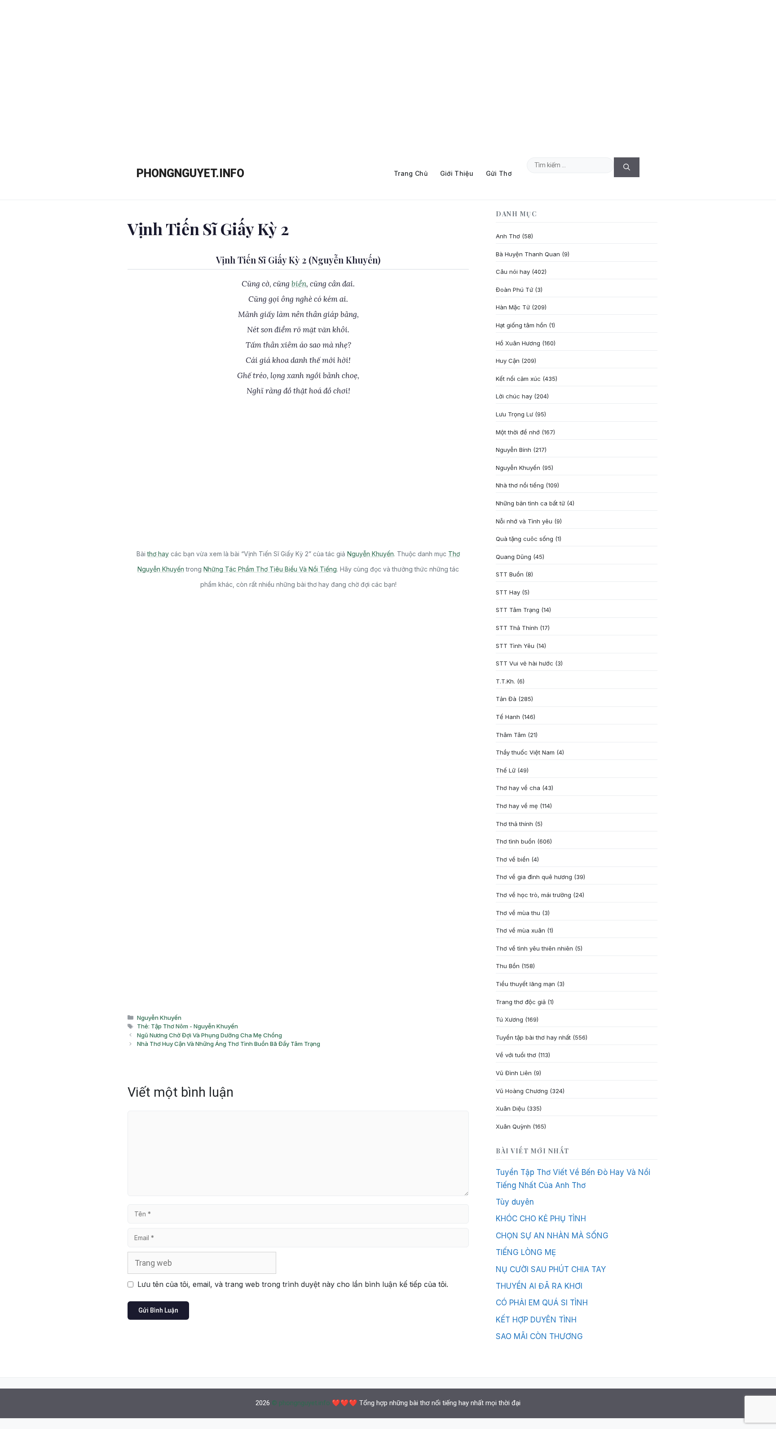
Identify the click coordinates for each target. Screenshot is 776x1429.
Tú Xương (509, 1019)
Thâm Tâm (511, 734)
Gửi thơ (498, 173)
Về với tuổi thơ (516, 1054)
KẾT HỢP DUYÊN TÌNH (536, 1319)
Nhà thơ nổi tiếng (520, 485)
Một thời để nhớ (518, 432)
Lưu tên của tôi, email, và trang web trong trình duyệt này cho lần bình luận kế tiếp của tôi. (292, 1284)
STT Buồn (510, 574)
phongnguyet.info (190, 173)
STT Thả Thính (517, 627)
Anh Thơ (508, 236)
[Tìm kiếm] (626, 167)
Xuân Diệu (510, 1108)
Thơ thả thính (514, 823)
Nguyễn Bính (513, 449)
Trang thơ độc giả (521, 1001)
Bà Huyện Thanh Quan (528, 254)
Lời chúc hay (514, 396)
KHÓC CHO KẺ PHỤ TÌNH (541, 1218)
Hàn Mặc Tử (513, 307)
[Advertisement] (388, 74)
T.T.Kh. (505, 681)
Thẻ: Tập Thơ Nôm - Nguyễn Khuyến (187, 1026)
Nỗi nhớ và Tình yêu (524, 521)
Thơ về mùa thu (518, 912)
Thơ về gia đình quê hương (534, 876)
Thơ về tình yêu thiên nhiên (534, 948)
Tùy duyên (515, 1201)
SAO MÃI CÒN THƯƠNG (539, 1336)
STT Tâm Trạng (517, 609)
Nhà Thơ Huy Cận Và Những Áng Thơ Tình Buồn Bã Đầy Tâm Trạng (228, 1043)
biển (298, 284)
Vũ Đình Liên (514, 1072)
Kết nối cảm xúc (518, 378)
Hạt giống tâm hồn (521, 325)
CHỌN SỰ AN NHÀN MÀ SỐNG (552, 1235)
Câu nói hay (513, 271)
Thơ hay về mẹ (517, 805)
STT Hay (508, 592)
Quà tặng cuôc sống (524, 538)
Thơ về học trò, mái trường (533, 894)
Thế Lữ (506, 770)
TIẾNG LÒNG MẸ (526, 1252)
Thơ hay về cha (518, 787)
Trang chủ (411, 173)
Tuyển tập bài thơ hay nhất (533, 1037)
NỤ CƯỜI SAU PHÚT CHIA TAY (551, 1269)
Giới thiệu (456, 173)
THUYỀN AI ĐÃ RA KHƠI (539, 1286)
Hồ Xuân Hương (518, 343)
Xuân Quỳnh (513, 1126)
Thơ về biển (512, 859)
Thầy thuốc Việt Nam (525, 752)
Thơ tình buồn (515, 841)
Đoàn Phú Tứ (514, 289)
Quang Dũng (513, 556)
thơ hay (158, 554)
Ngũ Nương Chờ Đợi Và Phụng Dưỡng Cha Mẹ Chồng (209, 1035)
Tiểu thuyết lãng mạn (525, 983)
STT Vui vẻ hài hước (524, 663)
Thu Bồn (508, 965)
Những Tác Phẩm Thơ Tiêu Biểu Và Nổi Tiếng (270, 569)
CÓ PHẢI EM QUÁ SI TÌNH (542, 1302)
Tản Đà (506, 698)
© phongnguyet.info (301, 1403)
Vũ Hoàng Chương (522, 1090)
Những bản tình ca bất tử (530, 503)
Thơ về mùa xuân (520, 930)
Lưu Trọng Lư (514, 414)
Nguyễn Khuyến (370, 554)
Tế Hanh (508, 716)
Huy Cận (508, 360)
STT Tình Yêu (515, 645)
